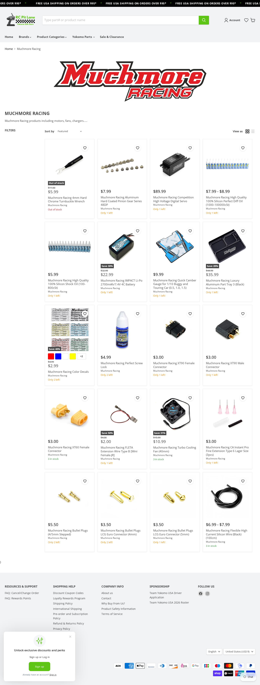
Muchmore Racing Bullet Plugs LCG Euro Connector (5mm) (173, 532)
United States (238, 651)
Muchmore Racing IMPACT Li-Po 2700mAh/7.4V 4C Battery (121, 282)
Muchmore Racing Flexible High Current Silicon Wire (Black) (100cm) (226, 534)
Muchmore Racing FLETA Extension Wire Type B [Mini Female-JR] (119, 451)
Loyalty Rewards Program (69, 598)
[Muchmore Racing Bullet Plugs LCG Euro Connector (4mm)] (122, 496)
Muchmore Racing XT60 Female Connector (68, 449)
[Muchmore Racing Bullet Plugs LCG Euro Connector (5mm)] (174, 496)
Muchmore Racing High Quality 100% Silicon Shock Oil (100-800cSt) (68, 284)
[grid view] (247, 131)
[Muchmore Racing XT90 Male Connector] (227, 329)
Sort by (49, 131)
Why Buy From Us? (113, 603)
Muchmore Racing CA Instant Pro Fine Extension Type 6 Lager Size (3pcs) (227, 451)
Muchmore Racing (57, 205)
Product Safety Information (118, 609)
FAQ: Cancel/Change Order (22, 593)
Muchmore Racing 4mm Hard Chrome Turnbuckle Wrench (67, 199)
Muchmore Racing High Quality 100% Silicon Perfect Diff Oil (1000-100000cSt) (226, 201)
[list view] (252, 131)
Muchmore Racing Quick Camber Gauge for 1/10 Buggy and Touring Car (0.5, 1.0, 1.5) (174, 284)
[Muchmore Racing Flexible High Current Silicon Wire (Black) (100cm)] (227, 496)
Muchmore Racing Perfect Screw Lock (122, 365)
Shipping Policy (63, 603)
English (212, 651)
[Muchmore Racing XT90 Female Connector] (174, 329)
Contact (106, 598)
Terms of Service (112, 614)
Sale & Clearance (112, 37)
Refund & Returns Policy (68, 623)
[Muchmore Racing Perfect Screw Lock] (122, 329)
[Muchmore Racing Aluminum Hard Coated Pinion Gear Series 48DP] (122, 163)
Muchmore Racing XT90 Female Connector (174, 365)
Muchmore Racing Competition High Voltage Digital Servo (173, 199)
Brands (24, 37)
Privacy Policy (61, 629)
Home (9, 37)
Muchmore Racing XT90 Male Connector (225, 365)
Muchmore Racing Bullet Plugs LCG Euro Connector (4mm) (120, 532)
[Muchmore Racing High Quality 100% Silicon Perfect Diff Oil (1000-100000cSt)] (227, 163)
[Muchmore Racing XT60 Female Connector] (69, 413)
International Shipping (67, 609)
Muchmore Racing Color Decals (68, 372)
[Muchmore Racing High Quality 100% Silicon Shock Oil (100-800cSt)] (69, 246)
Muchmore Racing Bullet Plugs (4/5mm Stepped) (68, 532)
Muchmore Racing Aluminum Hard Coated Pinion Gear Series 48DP (121, 201)
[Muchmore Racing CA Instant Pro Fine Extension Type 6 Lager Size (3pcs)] (227, 413)
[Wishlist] (246, 20)
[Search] (204, 20)
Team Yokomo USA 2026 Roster (169, 602)
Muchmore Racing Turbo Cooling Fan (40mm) (174, 449)
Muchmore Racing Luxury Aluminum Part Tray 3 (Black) (225, 282)
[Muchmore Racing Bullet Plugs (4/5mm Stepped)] (69, 496)
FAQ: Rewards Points (18, 598)
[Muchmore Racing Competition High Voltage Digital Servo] (174, 163)
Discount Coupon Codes (68, 593)
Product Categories (51, 37)
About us (107, 593)
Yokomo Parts (82, 37)
